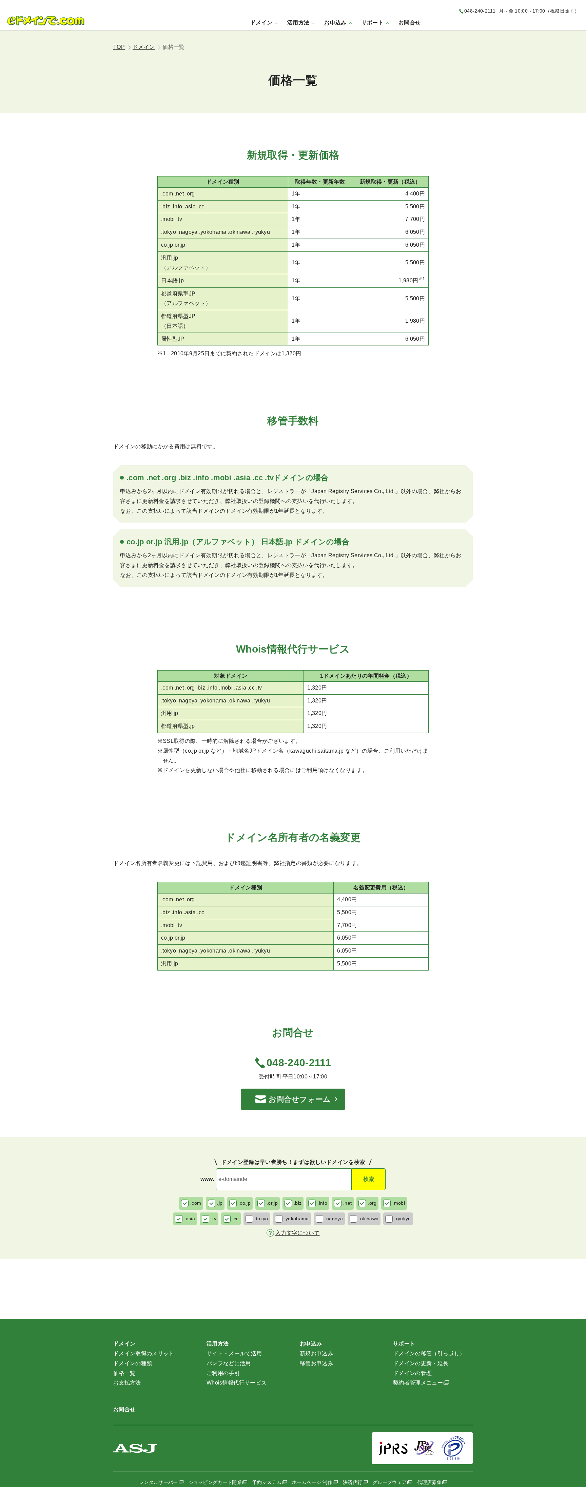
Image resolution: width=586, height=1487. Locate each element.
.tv (213, 1218)
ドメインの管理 (412, 1373)
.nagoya (334, 1218)
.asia (189, 1218)
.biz (297, 1203)
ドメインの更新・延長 (420, 1363)
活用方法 (218, 1344)
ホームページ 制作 (312, 1482)
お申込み (311, 1344)
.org (372, 1203)
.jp (219, 1203)
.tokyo (261, 1218)
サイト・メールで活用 (234, 1353)
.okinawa (369, 1218)
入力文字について (297, 1233)
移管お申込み (316, 1363)
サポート (404, 1344)
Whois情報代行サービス (237, 1383)
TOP (119, 47)
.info (322, 1203)
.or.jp (272, 1203)
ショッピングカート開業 (215, 1482)
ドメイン (144, 47)
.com (195, 1203)
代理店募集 (429, 1482)
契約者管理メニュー (418, 1383)
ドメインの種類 (132, 1363)
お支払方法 (127, 1383)
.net (347, 1203)
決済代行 (352, 1482)
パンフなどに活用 (229, 1363)
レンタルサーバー (158, 1482)
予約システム (266, 1482)
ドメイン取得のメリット (143, 1353)
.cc (235, 1218)
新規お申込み (316, 1353)
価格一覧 (124, 1373)
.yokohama (296, 1218)
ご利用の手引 (223, 1373)
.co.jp (244, 1203)
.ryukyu (402, 1218)
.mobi (398, 1203)
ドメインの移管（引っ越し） (429, 1353)
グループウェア (390, 1482)
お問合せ (409, 22)
